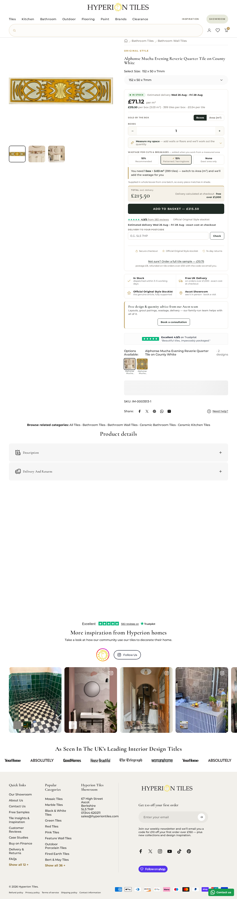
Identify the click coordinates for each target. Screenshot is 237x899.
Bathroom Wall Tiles (172, 41)
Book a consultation (174, 322)
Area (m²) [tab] (215, 117)
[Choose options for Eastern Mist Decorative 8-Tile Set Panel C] (73, 725)
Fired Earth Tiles (57, 854)
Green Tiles (53, 820)
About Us (16, 800)
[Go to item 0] (17, 154)
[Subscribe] (201, 817)
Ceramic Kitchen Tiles (194, 425)
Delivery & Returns (16, 851)
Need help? (220, 411)
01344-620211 (91, 813)
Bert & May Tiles (57, 859)
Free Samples (19, 812)
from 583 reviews (148, 219)
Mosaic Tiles (54, 799)
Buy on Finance (20, 843)
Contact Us (17, 806)
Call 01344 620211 (142, 321)
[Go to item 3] (56, 154)
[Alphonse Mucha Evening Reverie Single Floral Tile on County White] (142, 364)
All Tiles (74, 425)
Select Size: (144, 71)
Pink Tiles (52, 832)
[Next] (103, 97)
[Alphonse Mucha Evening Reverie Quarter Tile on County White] (129, 364)
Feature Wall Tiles (58, 838)
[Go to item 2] (37, 154)
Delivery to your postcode (146, 229)
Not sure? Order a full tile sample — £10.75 (176, 261)
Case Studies (18, 837)
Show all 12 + (19, 864)
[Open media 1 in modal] (61, 91)
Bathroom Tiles (143, 41)
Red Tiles (51, 826)
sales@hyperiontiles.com (100, 816)
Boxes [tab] (200, 117)
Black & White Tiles (55, 812)
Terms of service (50, 892)
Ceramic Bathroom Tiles (158, 425)
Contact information (90, 892)
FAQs (13, 859)
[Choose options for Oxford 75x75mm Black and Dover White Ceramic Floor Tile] (17, 725)
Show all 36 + (55, 865)
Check (217, 235)
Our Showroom (20, 794)
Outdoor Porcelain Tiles (55, 846)
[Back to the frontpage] (126, 41)
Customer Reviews (16, 829)
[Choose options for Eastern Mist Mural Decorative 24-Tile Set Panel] (83, 725)
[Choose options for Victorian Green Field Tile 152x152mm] (27, 725)
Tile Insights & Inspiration (19, 820)
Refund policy (16, 892)
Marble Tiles (54, 805)
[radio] (143, 160)
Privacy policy (32, 892)
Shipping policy (69, 892)
